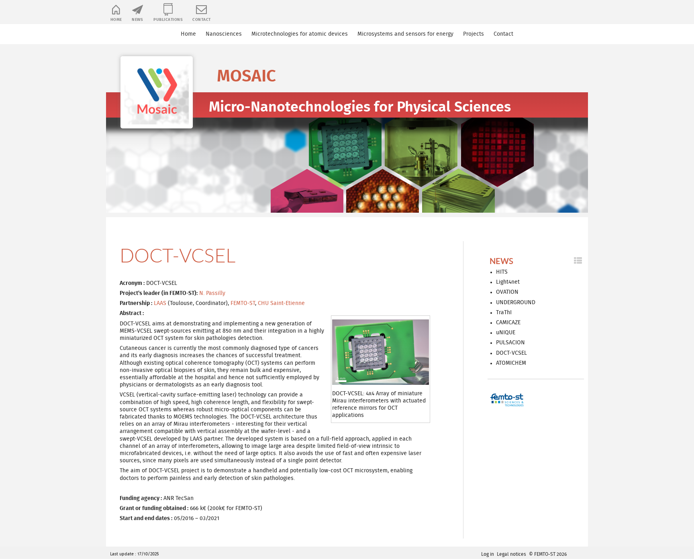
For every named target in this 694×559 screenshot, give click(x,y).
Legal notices (511, 554)
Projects (473, 34)
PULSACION (510, 343)
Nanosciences (224, 34)
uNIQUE (505, 332)
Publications (168, 20)
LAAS (160, 303)
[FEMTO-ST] (508, 400)
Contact (201, 20)
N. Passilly (212, 293)
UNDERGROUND (515, 302)
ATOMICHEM (511, 363)
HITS (502, 272)
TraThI (504, 312)
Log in (487, 554)
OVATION (507, 292)
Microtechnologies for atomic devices (299, 34)
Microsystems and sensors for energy (405, 34)
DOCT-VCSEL (511, 353)
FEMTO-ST (243, 303)
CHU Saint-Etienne (281, 303)
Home (116, 20)
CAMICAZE (508, 322)
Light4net (508, 282)
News (137, 20)
